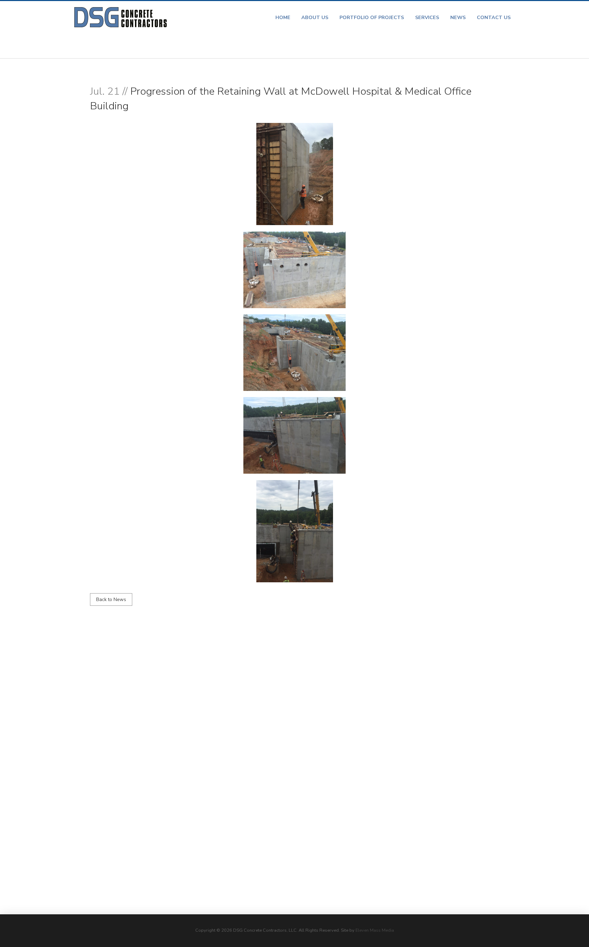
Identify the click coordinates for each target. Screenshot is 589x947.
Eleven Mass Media (375, 930)
